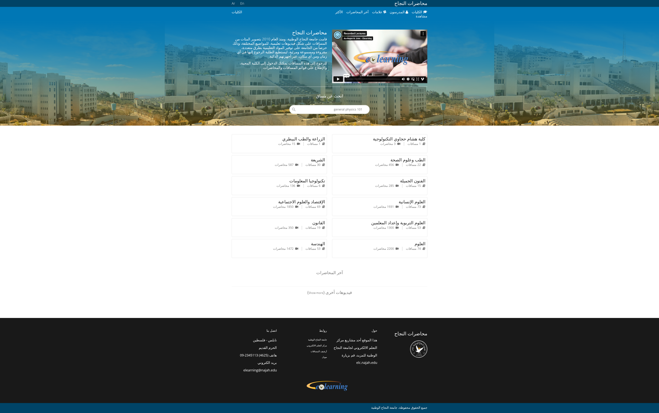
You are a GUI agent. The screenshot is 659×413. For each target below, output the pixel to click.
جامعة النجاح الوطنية (317, 339)
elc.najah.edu (366, 362)
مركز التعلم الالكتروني (317, 345)
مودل (324, 357)
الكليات (417, 12)
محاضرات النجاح (410, 3)
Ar (233, 3)
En (242, 3)
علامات (377, 12)
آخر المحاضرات (357, 12)
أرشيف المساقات (319, 351)
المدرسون (398, 12)
